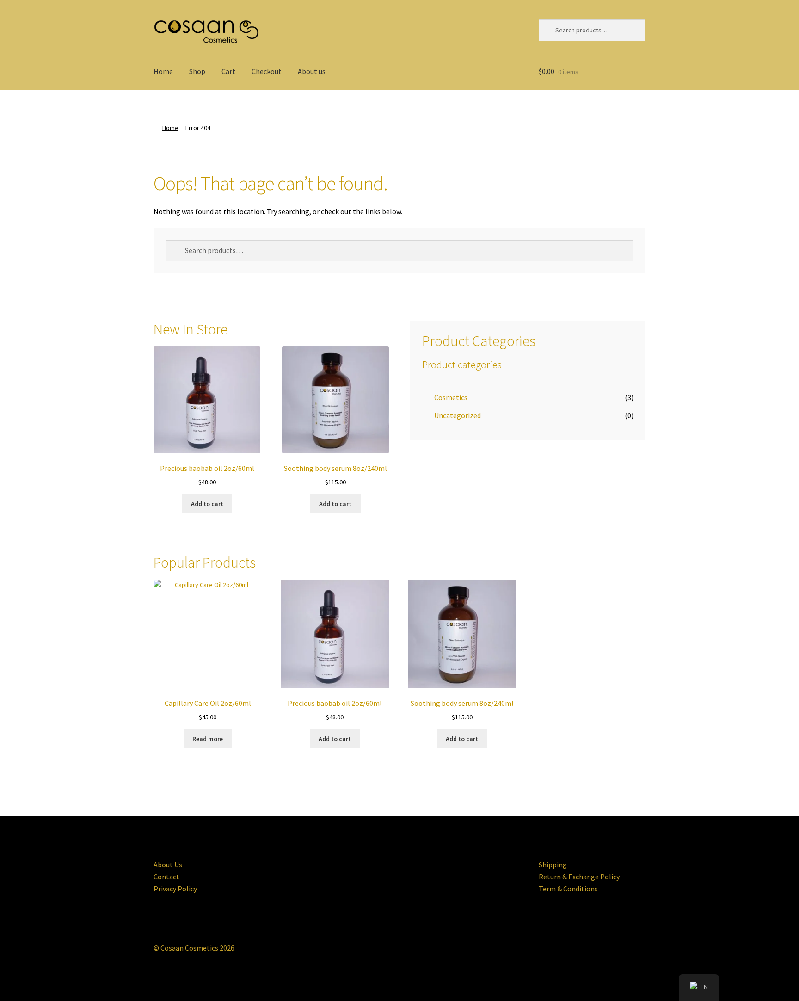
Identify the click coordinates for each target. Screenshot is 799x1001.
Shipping (553, 864)
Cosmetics (450, 397)
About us (312, 71)
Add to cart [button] (207, 504)
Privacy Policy (175, 888)
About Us (168, 864)
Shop (197, 71)
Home (163, 71)
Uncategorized (457, 415)
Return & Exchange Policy (579, 876)
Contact (166, 876)
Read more (207, 739)
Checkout (267, 71)
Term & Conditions (568, 888)
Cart (228, 71)
